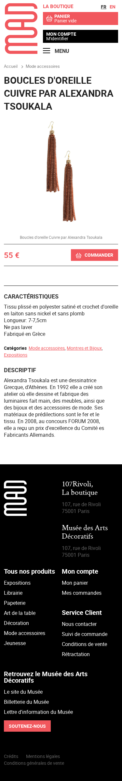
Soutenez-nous (27, 726)
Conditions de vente (84, 644)
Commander (99, 255)
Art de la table (19, 612)
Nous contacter (79, 624)
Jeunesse (15, 643)
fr (103, 7)
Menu (61, 51)
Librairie (13, 592)
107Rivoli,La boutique (80, 489)
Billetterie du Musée (26, 701)
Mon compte (61, 34)
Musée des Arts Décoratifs (85, 533)
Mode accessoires (47, 348)
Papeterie (14, 602)
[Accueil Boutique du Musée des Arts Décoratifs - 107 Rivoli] (21, 51)
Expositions (15, 355)
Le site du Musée (23, 691)
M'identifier (57, 38)
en (112, 7)
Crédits (11, 756)
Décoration (16, 623)
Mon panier (75, 582)
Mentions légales (43, 756)
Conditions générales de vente (34, 763)
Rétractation (76, 654)
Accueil (11, 66)
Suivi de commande (84, 634)
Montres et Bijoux (84, 348)
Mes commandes (82, 592)
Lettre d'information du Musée (38, 711)
